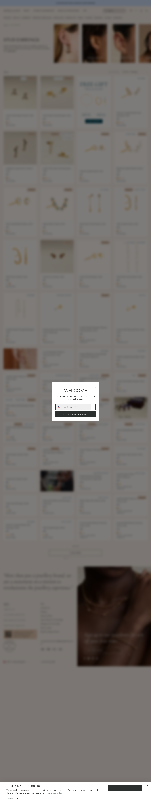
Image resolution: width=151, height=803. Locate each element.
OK (125, 788)
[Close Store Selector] (95, 387)
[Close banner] (147, 785)
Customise (10, 798)
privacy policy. (56, 793)
